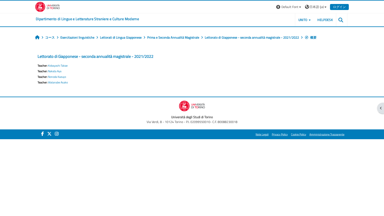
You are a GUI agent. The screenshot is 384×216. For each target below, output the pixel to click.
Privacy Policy (280, 134)
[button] (289, 7)
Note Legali (262, 134)
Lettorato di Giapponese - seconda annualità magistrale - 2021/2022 (95, 56)
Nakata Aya (54, 71)
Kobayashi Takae (58, 65)
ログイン (339, 6)
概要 (313, 37)
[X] (49, 133)
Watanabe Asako (58, 82)
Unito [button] (303, 19)
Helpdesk (325, 19)
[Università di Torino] (47, 6)
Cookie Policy (298, 134)
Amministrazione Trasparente (326, 134)
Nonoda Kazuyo (57, 77)
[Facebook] (43, 133)
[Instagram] (56, 133)
